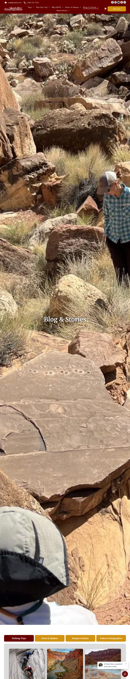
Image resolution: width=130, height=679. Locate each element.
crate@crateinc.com (15, 3)
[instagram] (115, 2)
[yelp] (121, 2)
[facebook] (112, 2)
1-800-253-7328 (32, 3)
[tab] (19, 638)
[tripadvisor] (124, 2)
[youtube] (118, 2)
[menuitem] (31, 7)
